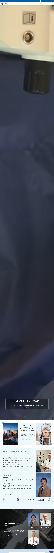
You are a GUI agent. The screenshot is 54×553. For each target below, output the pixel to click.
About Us (17, 3)
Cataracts (22, 3)
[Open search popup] (53, 1)
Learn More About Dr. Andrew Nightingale (27, 503)
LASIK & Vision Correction (30, 3)
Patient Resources (49, 3)
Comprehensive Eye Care (40, 3)
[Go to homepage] (6, 4)
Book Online (27, 407)
